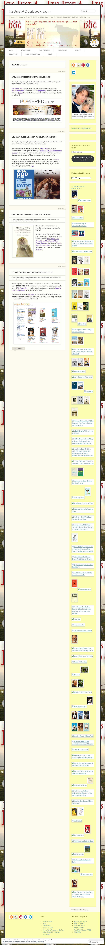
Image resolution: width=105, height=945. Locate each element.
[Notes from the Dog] (79, 706)
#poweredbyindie (16, 83)
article (57, 159)
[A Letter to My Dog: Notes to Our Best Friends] (82, 483)
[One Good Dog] (87, 368)
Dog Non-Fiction (46, 219)
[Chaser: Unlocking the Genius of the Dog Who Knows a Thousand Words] (74, 288)
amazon (24, 83)
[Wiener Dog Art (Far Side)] (77, 854)
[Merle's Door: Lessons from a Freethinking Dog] (81, 391)
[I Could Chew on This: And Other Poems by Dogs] (90, 324)
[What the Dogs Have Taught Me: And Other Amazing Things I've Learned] (88, 497)
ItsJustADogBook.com (30, 11)
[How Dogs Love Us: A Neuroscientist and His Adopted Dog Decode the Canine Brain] (74, 266)
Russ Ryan (20, 82)
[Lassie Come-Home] (79, 785)
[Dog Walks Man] (77, 835)
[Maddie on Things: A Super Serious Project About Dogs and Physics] (87, 277)
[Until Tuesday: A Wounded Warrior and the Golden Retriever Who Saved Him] (74, 645)
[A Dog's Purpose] (84, 200)
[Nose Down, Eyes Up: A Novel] (82, 503)
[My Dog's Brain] (75, 238)
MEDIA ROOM (13, 54)
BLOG (50, 54)
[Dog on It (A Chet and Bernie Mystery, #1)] (75, 675)
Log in (45, 923)
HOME (11, 50)
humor (20, 93)
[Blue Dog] (83, 662)
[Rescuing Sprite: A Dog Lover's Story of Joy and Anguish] (82, 744)
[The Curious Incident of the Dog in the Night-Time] (74, 589)
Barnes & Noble (45, 245)
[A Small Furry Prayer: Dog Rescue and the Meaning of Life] (82, 650)
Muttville (31, 294)
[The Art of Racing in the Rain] (74, 200)
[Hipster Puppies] (74, 889)
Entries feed (46, 926)
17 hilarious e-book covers (34, 143)
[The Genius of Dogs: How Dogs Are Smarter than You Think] (81, 266)
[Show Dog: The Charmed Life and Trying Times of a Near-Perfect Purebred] (81, 818)
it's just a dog (30, 83)
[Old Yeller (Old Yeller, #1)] (86, 312)
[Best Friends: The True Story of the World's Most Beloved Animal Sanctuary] (82, 896)
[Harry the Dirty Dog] (85, 656)
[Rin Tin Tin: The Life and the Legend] (81, 368)
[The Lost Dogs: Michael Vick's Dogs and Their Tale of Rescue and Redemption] (82, 425)
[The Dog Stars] (74, 391)
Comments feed (48, 928)
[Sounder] (74, 689)
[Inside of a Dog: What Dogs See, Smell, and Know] (82, 519)
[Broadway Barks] (81, 215)
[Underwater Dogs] (78, 371)
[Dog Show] (87, 854)
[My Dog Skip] (74, 324)
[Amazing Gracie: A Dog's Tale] (82, 736)
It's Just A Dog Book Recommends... (77, 187)
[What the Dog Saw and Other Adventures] (82, 803)
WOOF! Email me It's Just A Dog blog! (83, 159)
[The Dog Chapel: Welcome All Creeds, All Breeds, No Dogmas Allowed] (82, 246)
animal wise (20, 221)
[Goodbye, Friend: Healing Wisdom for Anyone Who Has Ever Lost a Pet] (74, 406)
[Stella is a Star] (77, 218)
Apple (37, 245)
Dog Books (28, 82)
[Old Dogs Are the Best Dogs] (81, 251)
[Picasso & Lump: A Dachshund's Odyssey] (82, 226)
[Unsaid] (75, 662)
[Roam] (74, 656)
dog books (42, 91)
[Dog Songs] (87, 266)
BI (32, 166)
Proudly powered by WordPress (79, 909)
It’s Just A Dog (17, 88)
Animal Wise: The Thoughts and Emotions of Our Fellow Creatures (47, 241)
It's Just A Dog (48, 82)
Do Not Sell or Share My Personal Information (53, 932)
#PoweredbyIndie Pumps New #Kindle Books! (31, 77)
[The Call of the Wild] (81, 346)
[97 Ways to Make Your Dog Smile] (82, 862)
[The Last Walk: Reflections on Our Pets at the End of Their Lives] (81, 406)
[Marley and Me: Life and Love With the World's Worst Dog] (74, 215)
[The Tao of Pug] (86, 874)
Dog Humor (34, 82)
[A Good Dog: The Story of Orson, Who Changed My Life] (82, 559)
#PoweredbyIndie (18, 91)
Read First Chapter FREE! (33, 54)
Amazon (58, 243)
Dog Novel (41, 82)
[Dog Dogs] (82, 324)
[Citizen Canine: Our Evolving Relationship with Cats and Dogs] (81, 300)
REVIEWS (78, 50)
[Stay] (81, 721)
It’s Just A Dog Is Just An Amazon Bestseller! (32, 272)
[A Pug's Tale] (76, 821)
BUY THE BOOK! (26, 50)
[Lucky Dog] (76, 619)
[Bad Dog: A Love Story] (87, 721)
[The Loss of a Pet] (74, 478)
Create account (47, 921)
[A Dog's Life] (80, 312)
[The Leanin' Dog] (78, 625)
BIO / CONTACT (62, 50)
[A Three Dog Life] (84, 589)
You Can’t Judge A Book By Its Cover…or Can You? (34, 137)
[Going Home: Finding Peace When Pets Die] (74, 418)
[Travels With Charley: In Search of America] (74, 604)
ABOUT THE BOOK (44, 50)
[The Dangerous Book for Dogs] (82, 841)
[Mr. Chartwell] (74, 818)
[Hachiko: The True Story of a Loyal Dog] (90, 785)
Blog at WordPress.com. (50, 930)
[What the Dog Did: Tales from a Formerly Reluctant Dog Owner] (74, 721)
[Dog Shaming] (81, 277)
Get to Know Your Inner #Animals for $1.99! (31, 214)
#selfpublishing (22, 143)
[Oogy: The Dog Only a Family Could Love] (82, 567)
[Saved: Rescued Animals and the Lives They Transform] (82, 765)
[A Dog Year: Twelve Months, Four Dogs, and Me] (82, 575)
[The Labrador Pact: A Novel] (81, 631)
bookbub (26, 221)
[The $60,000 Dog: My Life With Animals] (81, 733)
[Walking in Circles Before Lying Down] (82, 511)
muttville (33, 279)
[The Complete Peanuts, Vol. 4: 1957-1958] (84, 675)
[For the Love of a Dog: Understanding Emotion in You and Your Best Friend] (82, 795)
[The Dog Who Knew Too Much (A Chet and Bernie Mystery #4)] (81, 689)
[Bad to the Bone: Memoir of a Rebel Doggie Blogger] (82, 773)
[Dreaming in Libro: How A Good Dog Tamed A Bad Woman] (82, 757)
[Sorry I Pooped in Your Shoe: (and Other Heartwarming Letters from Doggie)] (82, 377)
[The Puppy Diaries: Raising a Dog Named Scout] (82, 332)
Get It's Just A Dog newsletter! (81, 128)
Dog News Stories (36, 219)
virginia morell (33, 221)
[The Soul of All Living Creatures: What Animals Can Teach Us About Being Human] (87, 300)
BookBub (39, 249)
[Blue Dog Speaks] (82, 238)
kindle (36, 83)
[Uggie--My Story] (90, 706)
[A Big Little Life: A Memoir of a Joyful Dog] (82, 433)
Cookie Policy (40, 941)
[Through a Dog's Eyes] (80, 750)
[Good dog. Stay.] (78, 497)
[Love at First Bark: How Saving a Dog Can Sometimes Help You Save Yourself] (74, 368)
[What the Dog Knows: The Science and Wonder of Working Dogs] (74, 300)
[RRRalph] (87, 835)
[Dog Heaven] (81, 478)
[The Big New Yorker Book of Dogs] (74, 277)
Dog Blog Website (29, 142)
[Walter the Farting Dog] (81, 288)
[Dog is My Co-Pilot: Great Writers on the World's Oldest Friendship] (74, 312)
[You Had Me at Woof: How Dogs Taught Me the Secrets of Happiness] (82, 354)
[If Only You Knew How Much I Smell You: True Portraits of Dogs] (82, 463)
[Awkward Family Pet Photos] (81, 692)
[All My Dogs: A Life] (86, 733)
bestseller (19, 279)
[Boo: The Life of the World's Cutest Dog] (75, 874)
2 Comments (18, 349)
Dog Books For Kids (47, 142)
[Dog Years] (88, 391)
